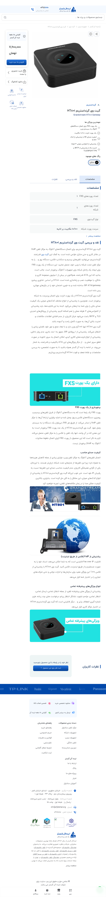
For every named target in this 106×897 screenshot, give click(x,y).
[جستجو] (5, 17)
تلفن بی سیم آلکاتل (40, 854)
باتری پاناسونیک (55, 854)
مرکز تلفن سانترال (69, 727)
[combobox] (55, 17)
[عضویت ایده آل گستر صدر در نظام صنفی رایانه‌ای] (35, 823)
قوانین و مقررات (45, 738)
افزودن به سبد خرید (16, 62)
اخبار (74, 778)
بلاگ (74, 768)
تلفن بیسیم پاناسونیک (68, 851)
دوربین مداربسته (69, 748)
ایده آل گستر (94, 27)
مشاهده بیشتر (71, 866)
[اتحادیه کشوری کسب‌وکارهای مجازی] (47, 823)
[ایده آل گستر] (66, 834)
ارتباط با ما (72, 763)
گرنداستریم (91, 105)
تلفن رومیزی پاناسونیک (50, 851)
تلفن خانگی (71, 742)
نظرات (55, 179)
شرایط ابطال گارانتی (43, 748)
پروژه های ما (71, 773)
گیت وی (72, 27)
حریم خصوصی (46, 732)
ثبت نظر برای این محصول (51, 668)
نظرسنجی (48, 742)
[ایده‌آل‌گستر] (67, 9)
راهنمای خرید (46, 727)
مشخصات (90, 179)
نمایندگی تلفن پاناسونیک (50, 857)
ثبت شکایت (47, 753)
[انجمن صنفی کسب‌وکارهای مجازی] (71, 823)
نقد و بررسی (71, 179)
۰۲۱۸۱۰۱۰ (57, 812)
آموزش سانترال (70, 783)
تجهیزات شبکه (70, 732)
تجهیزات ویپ (82, 27)
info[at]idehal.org (58, 807)
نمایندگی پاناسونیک (69, 847)
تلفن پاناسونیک (39, 847)
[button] (47, 892)
